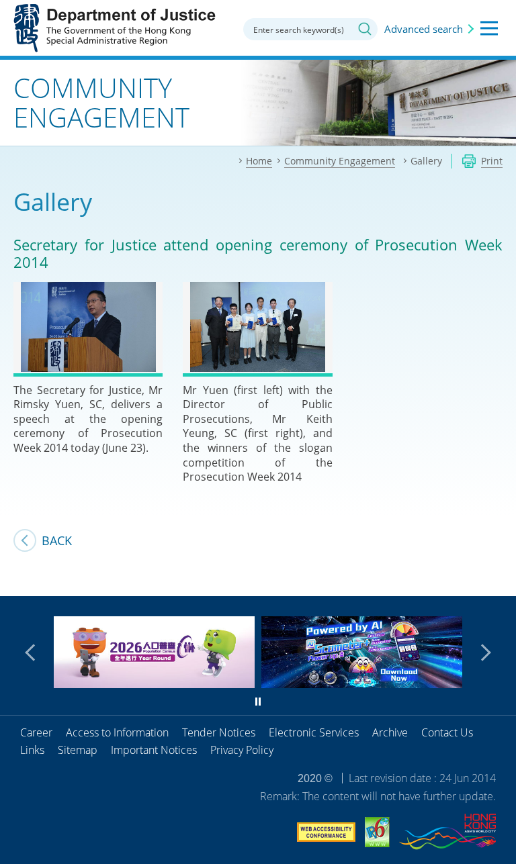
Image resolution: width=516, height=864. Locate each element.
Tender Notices (218, 732)
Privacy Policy (241, 749)
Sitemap (77, 749)
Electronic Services (314, 732)
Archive (390, 732)
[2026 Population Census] (154, 683)
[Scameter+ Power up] (361, 683)
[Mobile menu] (489, 28)
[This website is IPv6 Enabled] (377, 834)
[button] (33, 652)
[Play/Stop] (258, 701)
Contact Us (447, 732)
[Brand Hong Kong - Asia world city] (447, 834)
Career (36, 732)
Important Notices (154, 749)
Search (365, 29)
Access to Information (117, 732)
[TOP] (498, 578)
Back (57, 540)
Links (32, 749)
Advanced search (423, 29)
